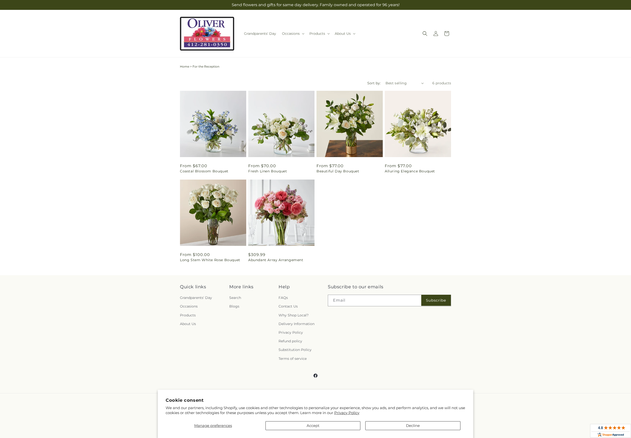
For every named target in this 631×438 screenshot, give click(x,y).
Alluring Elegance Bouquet (410, 171)
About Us (188, 324)
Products (188, 315)
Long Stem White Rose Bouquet (210, 260)
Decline (413, 425)
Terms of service (293, 358)
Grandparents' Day (196, 297)
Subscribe (436, 300)
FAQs (283, 297)
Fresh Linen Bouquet (267, 171)
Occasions (189, 306)
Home (184, 66)
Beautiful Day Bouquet (337, 171)
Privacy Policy (346, 412)
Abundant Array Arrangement (275, 260)
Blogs (234, 306)
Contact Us (288, 306)
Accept (313, 425)
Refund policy (290, 341)
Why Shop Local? (294, 315)
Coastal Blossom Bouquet (204, 171)
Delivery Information (297, 324)
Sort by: (374, 83)
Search (235, 297)
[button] (292, 33)
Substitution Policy (295, 349)
